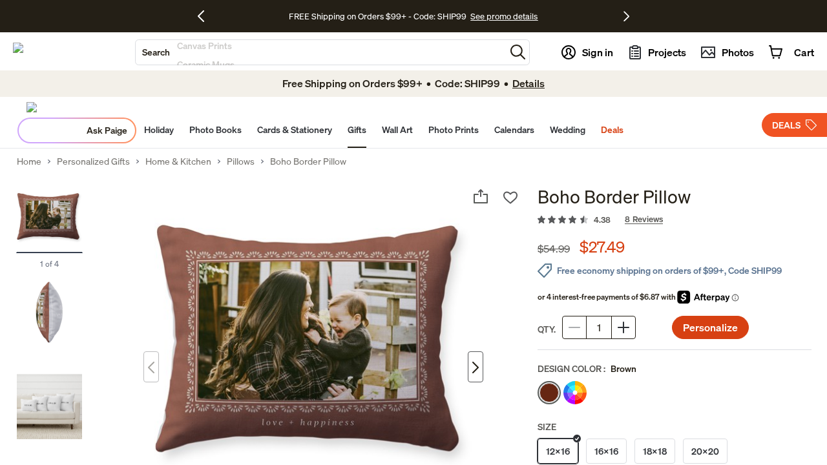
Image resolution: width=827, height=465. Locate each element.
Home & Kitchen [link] (178, 161)
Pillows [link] (241, 161)
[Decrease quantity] (574, 327)
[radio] (549, 392)
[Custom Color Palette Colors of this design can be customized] (575, 392)
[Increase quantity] (623, 327)
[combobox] (320, 52)
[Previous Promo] (206, 16)
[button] (518, 52)
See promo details (504, 16)
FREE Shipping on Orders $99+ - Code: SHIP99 (377, 16)
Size (547, 426)
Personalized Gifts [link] (93, 161)
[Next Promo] (626, 16)
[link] (674, 220)
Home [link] (29, 161)
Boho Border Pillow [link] (308, 161)
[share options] (480, 196)
